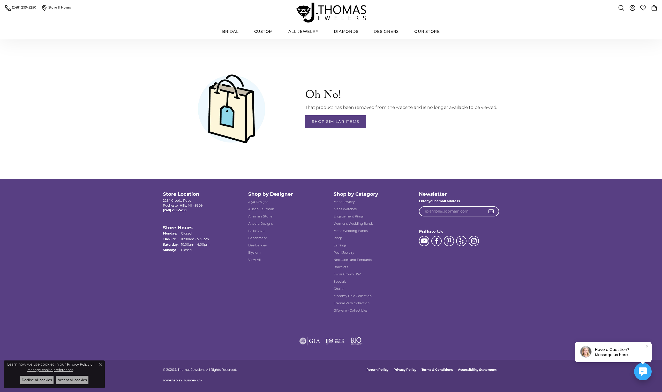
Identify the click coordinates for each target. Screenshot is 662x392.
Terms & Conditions (437, 370)
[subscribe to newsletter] (491, 211)
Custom (263, 32)
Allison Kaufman (261, 209)
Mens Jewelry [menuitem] (344, 202)
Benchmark (257, 238)
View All (254, 260)
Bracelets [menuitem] (341, 267)
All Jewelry (303, 32)
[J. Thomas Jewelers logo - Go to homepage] (331, 12)
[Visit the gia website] (309, 341)
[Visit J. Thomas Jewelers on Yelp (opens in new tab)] (461, 241)
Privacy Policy (405, 370)
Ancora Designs (260, 223)
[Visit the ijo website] (335, 341)
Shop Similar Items (335, 121)
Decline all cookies (37, 380)
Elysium (254, 252)
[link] (20, 8)
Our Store (427, 32)
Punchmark (193, 380)
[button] (621, 8)
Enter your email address (439, 201)
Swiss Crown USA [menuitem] (348, 274)
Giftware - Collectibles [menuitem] (350, 310)
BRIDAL (230, 32)
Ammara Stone (260, 216)
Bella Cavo (256, 231)
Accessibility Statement (477, 370)
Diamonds (346, 32)
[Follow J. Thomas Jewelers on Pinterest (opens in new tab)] (449, 241)
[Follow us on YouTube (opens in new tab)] (424, 241)
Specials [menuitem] (340, 281)
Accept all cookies (72, 380)
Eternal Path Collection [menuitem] (352, 303)
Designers (386, 32)
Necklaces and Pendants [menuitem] (353, 260)
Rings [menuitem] (338, 238)
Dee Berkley (257, 245)
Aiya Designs (258, 202)
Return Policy (377, 370)
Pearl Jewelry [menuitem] (344, 252)
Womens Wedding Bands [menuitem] (353, 223)
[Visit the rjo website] (356, 341)
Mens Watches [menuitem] (345, 209)
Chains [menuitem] (339, 289)
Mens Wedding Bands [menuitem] (351, 231)
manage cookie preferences (50, 370)
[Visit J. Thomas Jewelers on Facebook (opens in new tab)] (436, 241)
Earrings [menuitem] (340, 245)
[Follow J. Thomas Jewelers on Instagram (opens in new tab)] (474, 241)
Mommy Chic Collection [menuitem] (353, 296)
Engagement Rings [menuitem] (349, 216)
